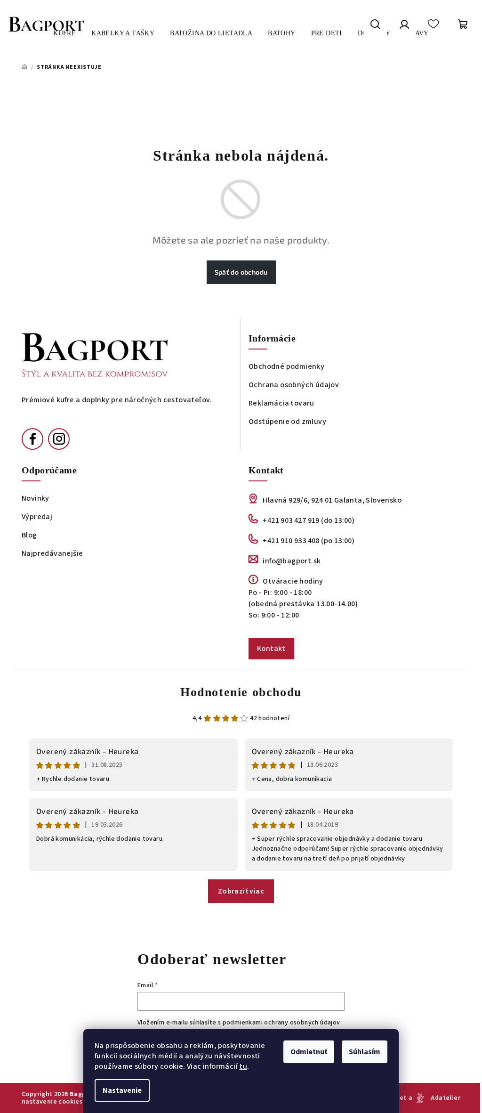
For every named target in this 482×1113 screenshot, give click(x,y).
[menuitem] (123, 33)
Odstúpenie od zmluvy (287, 421)
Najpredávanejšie (52, 553)
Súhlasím (364, 1052)
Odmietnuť (308, 1052)
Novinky (35, 498)
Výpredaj (37, 517)
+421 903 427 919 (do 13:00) (308, 520)
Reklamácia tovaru (281, 403)
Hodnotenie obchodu (241, 692)
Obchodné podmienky (286, 366)
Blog (29, 535)
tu (243, 1066)
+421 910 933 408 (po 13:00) (308, 541)
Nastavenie (122, 1090)
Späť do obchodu (241, 272)
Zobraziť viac (241, 891)
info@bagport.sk (292, 561)
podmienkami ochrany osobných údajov (281, 1022)
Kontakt (271, 648)
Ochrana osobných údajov (294, 385)
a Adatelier (434, 1098)
